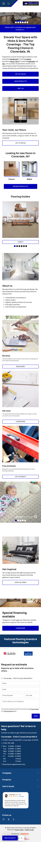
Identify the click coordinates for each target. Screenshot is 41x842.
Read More (20, 366)
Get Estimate (20, 477)
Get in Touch (20, 74)
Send (36, 716)
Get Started (20, 143)
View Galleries (20, 582)
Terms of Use (29, 830)
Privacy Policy (35, 709)
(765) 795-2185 (8, 743)
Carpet (21, 242)
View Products (20, 81)
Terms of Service (8, 711)
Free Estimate (10, 838)
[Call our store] (21, 838)
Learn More (20, 421)
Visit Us (20, 88)
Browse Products (20, 186)
